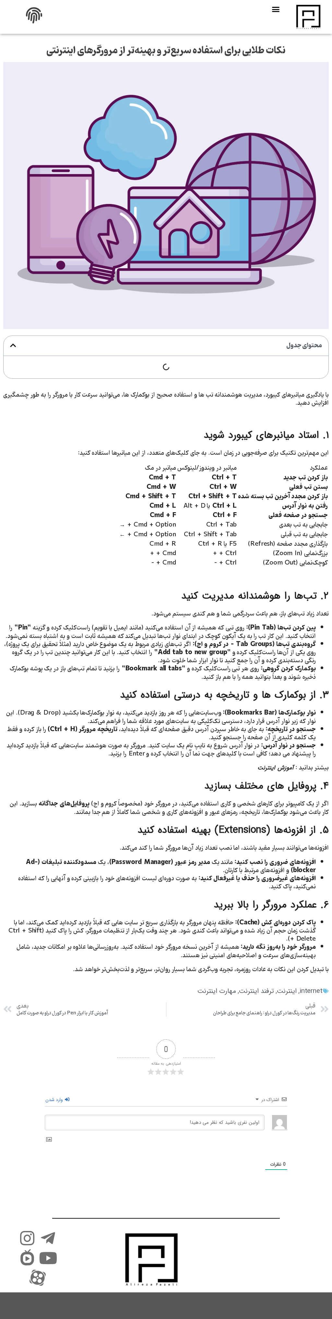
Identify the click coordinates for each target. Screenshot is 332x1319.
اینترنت (287, 991)
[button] (275, 9)
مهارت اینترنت (216, 991)
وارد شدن (54, 1099)
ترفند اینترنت (256, 991)
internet (311, 991)
